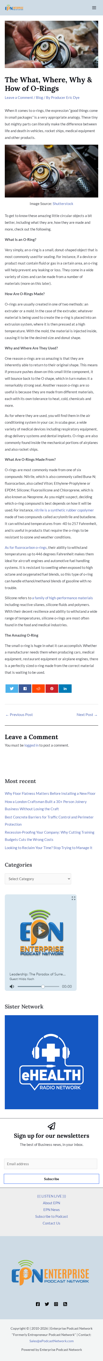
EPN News (51, 1209)
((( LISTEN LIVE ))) (51, 1196)
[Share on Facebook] (25, 688)
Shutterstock (63, 203)
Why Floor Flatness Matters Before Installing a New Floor (50, 793)
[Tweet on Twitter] (12, 688)
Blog (39, 97)
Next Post (87, 714)
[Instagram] (56, 1304)
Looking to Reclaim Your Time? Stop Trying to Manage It (48, 847)
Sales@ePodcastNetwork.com (51, 1341)
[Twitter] (47, 1304)
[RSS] (65, 1304)
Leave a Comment (19, 97)
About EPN (51, 1203)
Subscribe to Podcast (51, 1216)
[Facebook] (38, 1304)
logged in (31, 745)
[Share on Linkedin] (65, 688)
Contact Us (51, 1223)
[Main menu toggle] (94, 8)
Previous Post (19, 714)
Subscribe (51, 1179)
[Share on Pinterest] (52, 688)
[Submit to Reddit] (38, 688)
